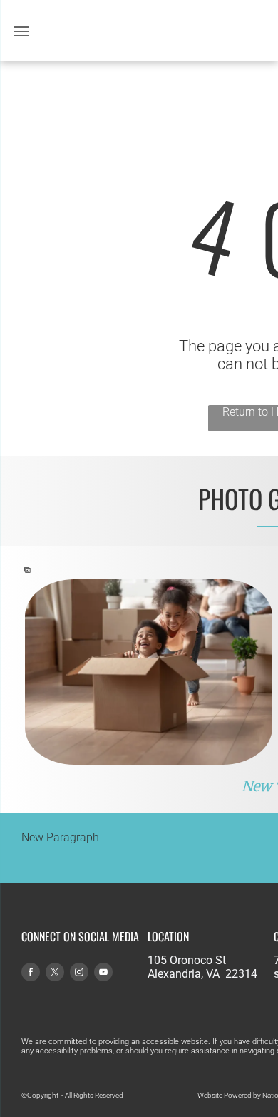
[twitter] (55, 974)
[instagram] (79, 974)
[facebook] (30, 974)
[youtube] (103, 974)
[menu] (21, 31)
